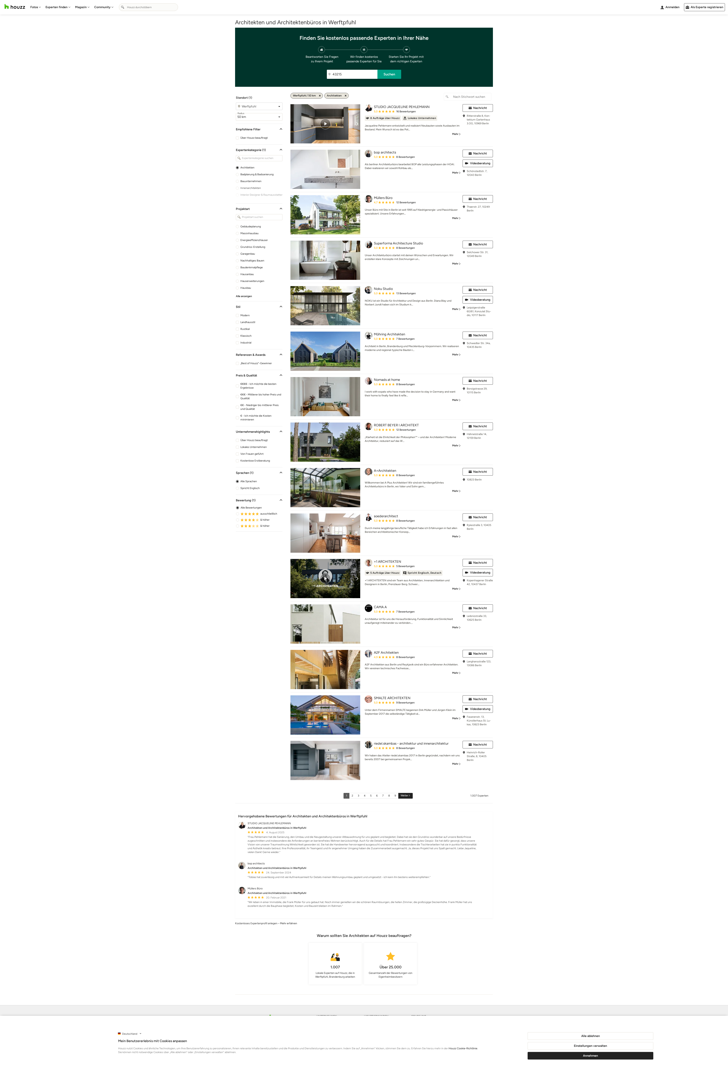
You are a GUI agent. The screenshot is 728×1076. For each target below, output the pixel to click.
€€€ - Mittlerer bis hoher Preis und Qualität (260, 396)
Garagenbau (247, 253)
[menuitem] (35, 7)
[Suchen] (122, 7)
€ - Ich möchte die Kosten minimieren (255, 417)
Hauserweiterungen (252, 281)
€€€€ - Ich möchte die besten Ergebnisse (258, 385)
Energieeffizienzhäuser (254, 240)
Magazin (81, 7)
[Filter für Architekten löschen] (345, 95)
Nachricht (480, 108)
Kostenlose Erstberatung (255, 460)
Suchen (389, 74)
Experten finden (56, 7)
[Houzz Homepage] (15, 6)
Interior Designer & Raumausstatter (261, 194)
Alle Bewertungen (251, 507)
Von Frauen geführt (252, 453)
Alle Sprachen (248, 481)
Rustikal (245, 329)
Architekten (247, 167)
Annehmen (590, 1055)
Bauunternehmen (250, 181)
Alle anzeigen (244, 296)
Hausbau (245, 288)
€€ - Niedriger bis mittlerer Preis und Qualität (259, 407)
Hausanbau (247, 274)
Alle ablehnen (590, 1036)
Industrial (245, 342)
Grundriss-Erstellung (252, 247)
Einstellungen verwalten (590, 1046)
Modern (245, 315)
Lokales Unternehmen (253, 447)
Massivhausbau (249, 233)
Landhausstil (247, 322)
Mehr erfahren (288, 923)
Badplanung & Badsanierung (257, 174)
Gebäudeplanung (250, 226)
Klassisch (246, 335)
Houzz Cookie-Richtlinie (463, 1048)
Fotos (34, 7)
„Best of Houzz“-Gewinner (256, 363)
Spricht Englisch (250, 488)
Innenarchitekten (250, 188)
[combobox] (148, 7)
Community (102, 7)
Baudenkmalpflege (251, 267)
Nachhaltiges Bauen (252, 260)
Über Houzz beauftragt (254, 137)
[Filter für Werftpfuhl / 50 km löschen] (320, 95)
